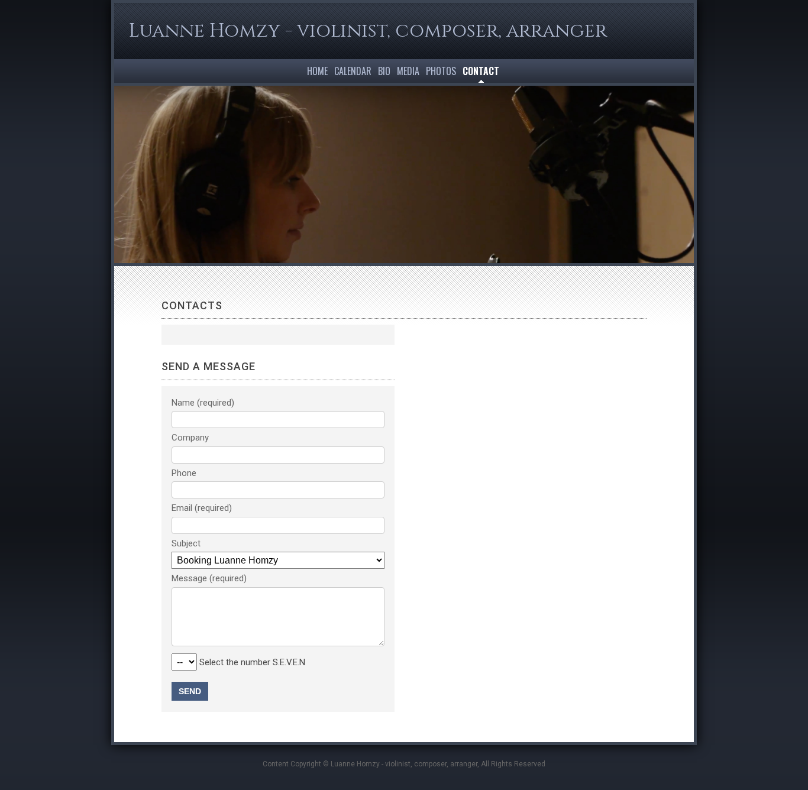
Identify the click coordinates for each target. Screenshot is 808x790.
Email (182, 508)
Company (190, 437)
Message (189, 578)
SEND (190, 691)
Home (317, 71)
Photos (441, 71)
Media (408, 71)
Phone (184, 473)
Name (183, 402)
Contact (481, 71)
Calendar (352, 71)
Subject (186, 543)
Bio (384, 71)
